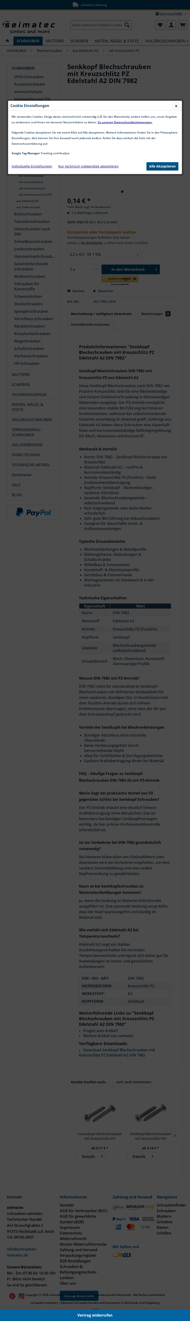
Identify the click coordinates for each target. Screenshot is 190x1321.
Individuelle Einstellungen (32, 166)
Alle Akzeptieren (162, 166)
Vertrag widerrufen (95, 1315)
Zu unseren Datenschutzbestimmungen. (125, 122)
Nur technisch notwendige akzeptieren (88, 166)
